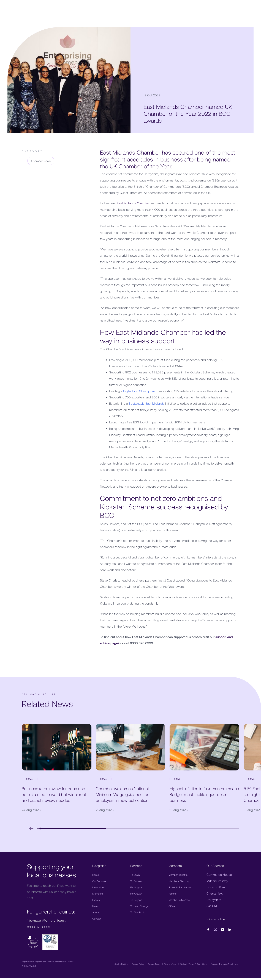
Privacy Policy (154, 964)
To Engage (136, 899)
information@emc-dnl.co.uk (46, 920)
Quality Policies (121, 964)
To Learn (135, 874)
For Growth (136, 893)
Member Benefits (177, 874)
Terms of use (170, 964)
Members (97, 893)
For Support (136, 887)
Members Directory (178, 881)
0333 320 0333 (38, 927)
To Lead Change (139, 906)
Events (96, 899)
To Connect (136, 881)
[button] (72, 828)
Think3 (32, 966)
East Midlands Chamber (133, 203)
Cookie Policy (138, 964)
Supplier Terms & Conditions (224, 964)
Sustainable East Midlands (146, 403)
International (98, 887)
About (95, 912)
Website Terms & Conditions (193, 964)
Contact (96, 918)
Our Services (99, 881)
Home (95, 874)
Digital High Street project (140, 391)
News (95, 906)
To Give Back (137, 912)
